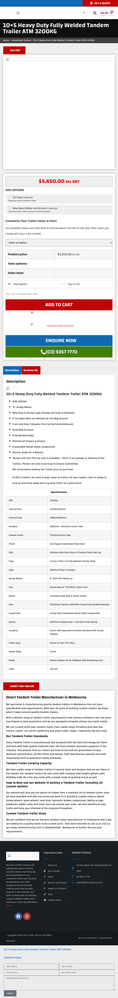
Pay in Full (74, 284)
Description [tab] (12, 370)
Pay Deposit (20, 284)
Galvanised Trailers (21, 40)
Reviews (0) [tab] (31, 370)
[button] (95, 13)
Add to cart (59, 304)
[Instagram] (27, 916)
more (8, 905)
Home (6, 40)
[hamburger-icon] (84, 13)
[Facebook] (18, 916)
